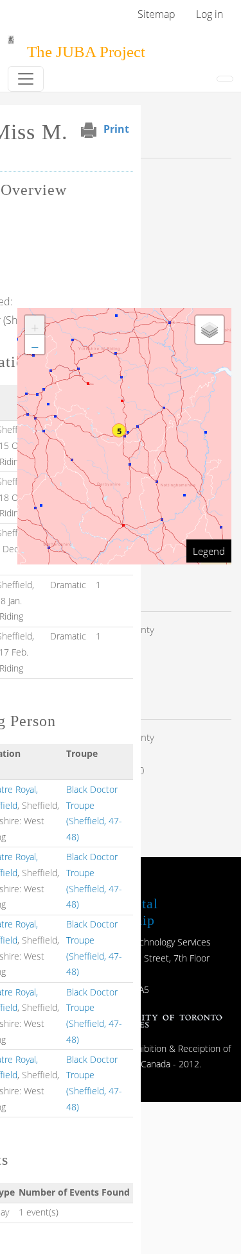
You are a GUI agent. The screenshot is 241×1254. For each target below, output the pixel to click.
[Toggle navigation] (26, 79)
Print (116, 129)
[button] (119, 430)
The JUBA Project (86, 51)
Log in (209, 14)
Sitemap (156, 14)
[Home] (11, 44)
